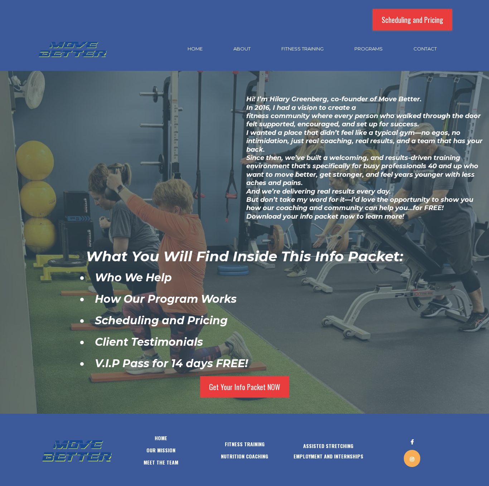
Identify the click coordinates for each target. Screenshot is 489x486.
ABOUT (242, 49)
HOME (195, 49)
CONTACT (425, 49)
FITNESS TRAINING (302, 49)
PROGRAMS (368, 49)
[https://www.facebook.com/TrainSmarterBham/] (412, 441)
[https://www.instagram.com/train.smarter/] (412, 458)
